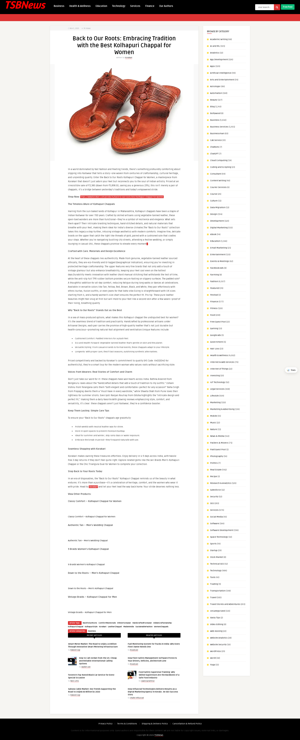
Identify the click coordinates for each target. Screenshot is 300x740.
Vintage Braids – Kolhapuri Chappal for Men (90, 612)
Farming (214, 274)
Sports (213, 543)
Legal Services (217, 389)
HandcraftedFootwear (142, 623)
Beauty (213, 100)
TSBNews (158, 735)
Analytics (214, 52)
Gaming (214, 328)
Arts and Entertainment (222, 79)
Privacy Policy (105, 723)
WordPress (215, 651)
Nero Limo (74, 681)
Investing (215, 375)
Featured (214, 288)
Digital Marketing (219, 227)
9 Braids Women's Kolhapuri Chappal (86, 564)
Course (213, 194)
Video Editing (216, 624)
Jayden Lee (85, 667)
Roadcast (134, 650)
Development (217, 221)
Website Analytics (219, 637)
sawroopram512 (148, 681)
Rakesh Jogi (75, 650)
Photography (216, 456)
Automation (216, 93)
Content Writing (218, 180)
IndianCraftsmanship (162, 623)
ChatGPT (214, 153)
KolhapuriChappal (75, 627)
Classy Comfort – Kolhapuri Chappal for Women (91, 516)
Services (135, 6)
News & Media (217, 436)
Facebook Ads (217, 268)
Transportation (217, 590)
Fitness (214, 308)
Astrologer (215, 86)
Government (216, 342)
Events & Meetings (219, 261)
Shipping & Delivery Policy (155, 723)
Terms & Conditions (127, 723)
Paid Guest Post (218, 449)
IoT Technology (217, 382)
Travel (213, 597)
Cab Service (216, 140)
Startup (214, 550)
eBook (213, 234)
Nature (213, 429)
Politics (214, 463)
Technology (118, 6)
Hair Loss (214, 348)
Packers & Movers (219, 442)
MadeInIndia (128, 627)
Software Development (221, 530)
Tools (212, 577)
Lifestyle (214, 395)
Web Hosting (216, 631)
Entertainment (217, 254)
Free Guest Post (218, 321)
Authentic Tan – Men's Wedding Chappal (88, 540)
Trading (214, 584)
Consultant (215, 173)
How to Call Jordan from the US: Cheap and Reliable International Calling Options (98, 661)
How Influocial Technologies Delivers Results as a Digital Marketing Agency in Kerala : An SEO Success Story (153, 692)
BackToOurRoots (90, 623)
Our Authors (166, 6)
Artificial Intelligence (220, 73)
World (213, 658)
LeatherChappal (115, 627)
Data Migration (217, 207)
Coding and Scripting (220, 167)
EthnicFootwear (124, 623)
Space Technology (219, 537)
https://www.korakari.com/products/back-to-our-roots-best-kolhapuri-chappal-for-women (122, 197)
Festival (214, 295)
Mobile (213, 416)
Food (212, 315)
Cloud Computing (219, 160)
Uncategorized (217, 611)
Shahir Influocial (137, 698)
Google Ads (215, 335)
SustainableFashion (143, 627)
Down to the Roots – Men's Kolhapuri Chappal (90, 588)
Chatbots (214, 147)
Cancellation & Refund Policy (187, 723)
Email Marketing (218, 247)
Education (101, 6)
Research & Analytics (220, 483)
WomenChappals (161, 627)
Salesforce (215, 490)
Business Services (219, 126)
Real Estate (216, 469)
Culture (214, 200)
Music (213, 422)
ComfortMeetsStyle (107, 623)
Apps (212, 66)
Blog (212, 106)
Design (213, 214)
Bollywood (215, 113)
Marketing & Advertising (222, 409)
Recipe (213, 476)
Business (59, 6)
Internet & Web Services (222, 362)
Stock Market (216, 557)
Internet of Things (219, 368)
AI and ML (215, 46)
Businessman (217, 133)
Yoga (212, 664)
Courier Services (218, 187)
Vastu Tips (215, 617)
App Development (219, 59)
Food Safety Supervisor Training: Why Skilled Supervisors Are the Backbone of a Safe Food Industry (159, 675)
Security (214, 496)
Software (214, 523)
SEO (212, 503)
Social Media (216, 516)
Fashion (214, 281)
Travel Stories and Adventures (225, 604)
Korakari (128, 57)
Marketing (215, 402)
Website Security (218, 644)
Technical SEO (217, 564)
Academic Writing (219, 39)
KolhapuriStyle (91, 627)
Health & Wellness (80, 6)
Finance (149, 6)
